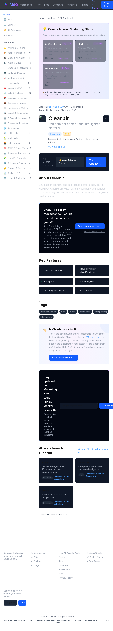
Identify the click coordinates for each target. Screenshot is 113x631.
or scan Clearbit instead (94, 231)
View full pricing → (58, 147)
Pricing (84, 4)
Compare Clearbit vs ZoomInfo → (95, 475)
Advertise (72, 4)
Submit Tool (64, 569)
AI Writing (35, 557)
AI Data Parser (93, 561)
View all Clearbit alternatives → (93, 450)
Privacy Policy (66, 577)
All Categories (38, 553)
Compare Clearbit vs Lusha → (61, 503)
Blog (46, 4)
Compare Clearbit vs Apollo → (61, 478)
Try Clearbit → (95, 162)
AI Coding (36, 561)
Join (22, 602)
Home (42, 18)
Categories (26, 4)
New (38, 4)
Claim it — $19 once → (63, 357)
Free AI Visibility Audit (69, 553)
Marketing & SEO (56, 18)
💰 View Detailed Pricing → (67, 161)
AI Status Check (94, 553)
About (62, 561)
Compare (58, 4)
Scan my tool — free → (90, 226)
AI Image (35, 565)
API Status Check (95, 557)
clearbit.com (48, 165)
